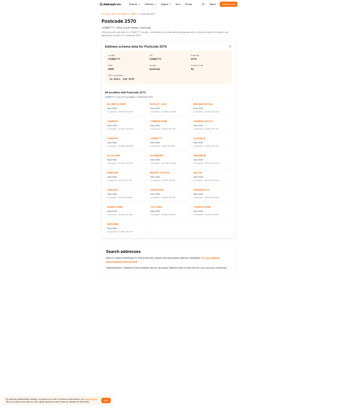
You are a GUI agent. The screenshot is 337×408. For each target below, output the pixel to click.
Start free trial (228, 4)
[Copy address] (230, 46)
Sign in (213, 4)
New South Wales (119, 14)
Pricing (188, 4)
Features (133, 4)
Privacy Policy (90, 399)
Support (164, 4)
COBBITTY (134, 14)
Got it (106, 400)
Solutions (149, 4)
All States (106, 14)
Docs (178, 4)
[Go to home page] (112, 4)
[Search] (203, 4)
